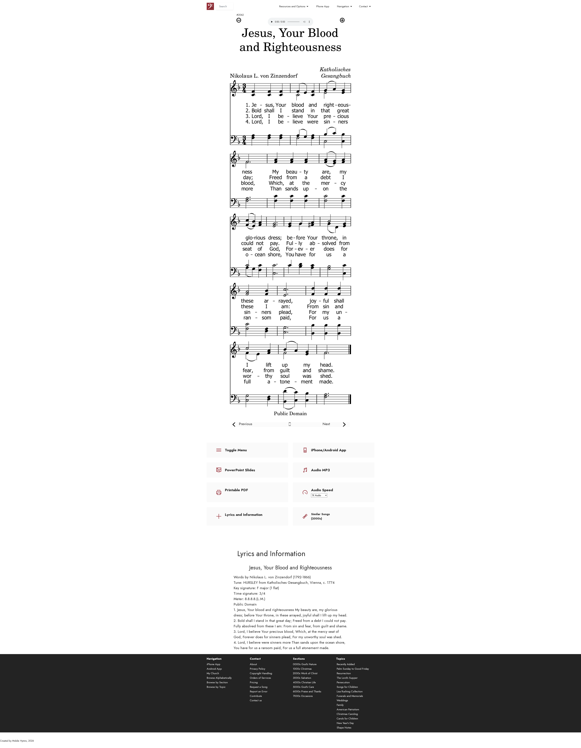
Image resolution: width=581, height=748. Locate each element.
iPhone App (213, 664)
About (253, 664)
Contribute (256, 696)
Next (326, 423)
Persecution (343, 682)
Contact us (256, 700)
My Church (213, 673)
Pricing (254, 682)
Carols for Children (347, 718)
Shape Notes (344, 728)
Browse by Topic (216, 687)
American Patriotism (348, 709)
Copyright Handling (261, 673)
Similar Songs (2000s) (320, 516)
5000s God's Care (303, 687)
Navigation (343, 6)
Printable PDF (236, 490)
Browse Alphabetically (219, 678)
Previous (245, 423)
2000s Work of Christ (305, 673)
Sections (299, 659)
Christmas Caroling (347, 714)
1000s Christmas (302, 669)
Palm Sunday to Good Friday (353, 669)
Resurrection (344, 673)
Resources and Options (292, 6)
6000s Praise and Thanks (307, 691)
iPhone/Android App (328, 450)
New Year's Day (345, 723)
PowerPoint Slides (240, 470)
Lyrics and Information (243, 514)
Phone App (322, 6)
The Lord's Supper (347, 678)
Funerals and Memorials (350, 696)
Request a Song (258, 687)
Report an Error (258, 691)
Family (340, 705)
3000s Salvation (302, 678)
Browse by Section (217, 682)
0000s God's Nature (305, 664)
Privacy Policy (257, 669)
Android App (214, 669)
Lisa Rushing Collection (350, 691)
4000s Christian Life (304, 682)
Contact (363, 6)
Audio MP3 (320, 470)
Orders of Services (260, 678)
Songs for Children (347, 687)
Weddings (342, 700)
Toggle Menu (236, 450)
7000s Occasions (303, 696)
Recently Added (346, 664)
